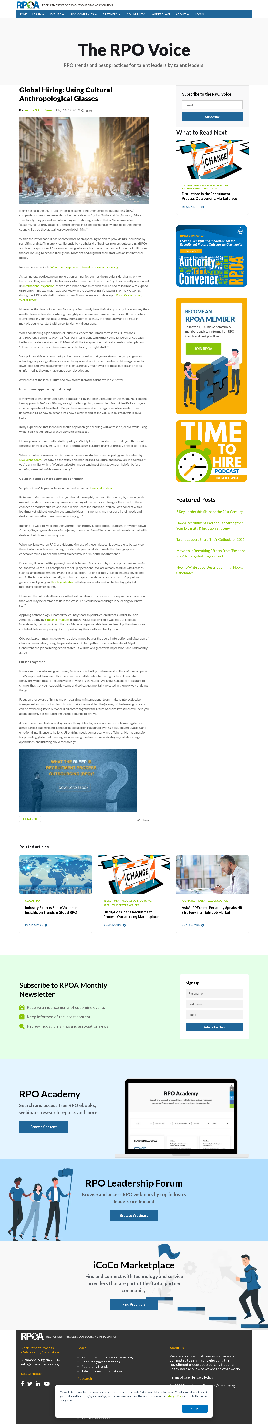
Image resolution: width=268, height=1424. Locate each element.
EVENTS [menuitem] (55, 14)
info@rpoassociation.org (40, 1364)
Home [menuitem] (23, 14)
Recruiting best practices (100, 1362)
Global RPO (30, 819)
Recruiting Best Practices (121, 905)
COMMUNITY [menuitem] (136, 14)
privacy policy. (174, 1396)
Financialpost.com (102, 488)
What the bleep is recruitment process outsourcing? (84, 267)
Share (89, 110)
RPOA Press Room (95, 1418)
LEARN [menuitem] (36, 14)
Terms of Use (180, 1377)
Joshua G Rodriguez (38, 110)
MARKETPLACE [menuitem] (160, 14)
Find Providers (134, 1304)
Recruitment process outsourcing (107, 1357)
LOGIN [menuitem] (199, 14)
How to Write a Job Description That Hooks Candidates (209, 570)
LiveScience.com (30, 459)
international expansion (38, 286)
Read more (191, 207)
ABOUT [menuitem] (181, 14)
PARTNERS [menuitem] (110, 14)
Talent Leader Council (213, 900)
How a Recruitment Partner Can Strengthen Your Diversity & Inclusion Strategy (210, 525)
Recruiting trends (94, 1366)
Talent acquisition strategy (101, 1371)
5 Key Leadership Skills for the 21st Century (209, 511)
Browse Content (43, 1127)
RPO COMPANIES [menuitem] (82, 14)
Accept (194, 1408)
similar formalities (57, 619)
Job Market (189, 900)
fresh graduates (62, 582)
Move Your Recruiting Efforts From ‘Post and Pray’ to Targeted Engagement (210, 553)
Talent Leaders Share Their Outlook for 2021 (210, 539)
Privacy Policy (202, 1377)
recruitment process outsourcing (127, 900)
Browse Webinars (134, 1215)
